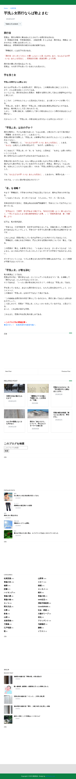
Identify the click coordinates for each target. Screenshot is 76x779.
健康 (15, 493)
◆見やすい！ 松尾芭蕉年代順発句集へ (20, 325)
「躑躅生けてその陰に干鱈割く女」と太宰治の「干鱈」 (38, 398)
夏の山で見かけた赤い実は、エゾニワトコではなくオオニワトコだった (36, 533)
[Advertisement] (38, 350)
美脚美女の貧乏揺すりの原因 (23, 505)
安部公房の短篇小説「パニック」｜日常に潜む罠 (29, 696)
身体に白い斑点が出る (11, 515)
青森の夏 (16, 521)
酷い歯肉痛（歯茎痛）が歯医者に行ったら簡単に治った (31, 686)
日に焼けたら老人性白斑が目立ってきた (26, 495)
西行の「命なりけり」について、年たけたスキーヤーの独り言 (38, 424)
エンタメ (16, 503)
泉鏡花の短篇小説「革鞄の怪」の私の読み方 (28, 676)
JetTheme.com (50, 776)
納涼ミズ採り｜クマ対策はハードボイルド (27, 716)
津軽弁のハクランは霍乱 (21, 523)
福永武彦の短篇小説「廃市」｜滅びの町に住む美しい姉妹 (32, 706)
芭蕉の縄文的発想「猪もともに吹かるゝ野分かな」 (61, 415)
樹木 (15, 531)
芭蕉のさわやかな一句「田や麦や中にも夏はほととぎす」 (61, 389)
